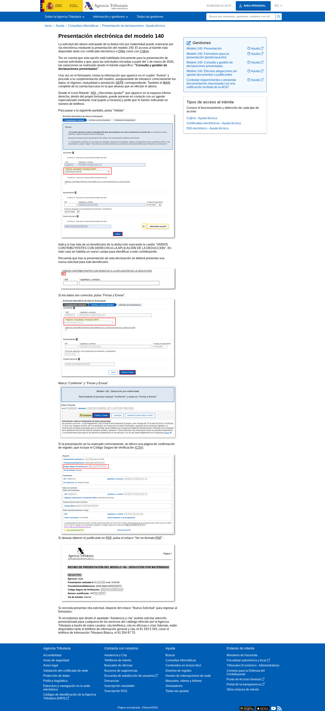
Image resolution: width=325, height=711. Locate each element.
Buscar (170, 655)
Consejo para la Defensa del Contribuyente (246, 672)
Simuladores (174, 685)
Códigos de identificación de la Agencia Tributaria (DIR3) (69, 696)
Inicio (48, 25)
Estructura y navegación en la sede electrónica (66, 687)
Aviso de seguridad (56, 660)
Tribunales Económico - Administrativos (253, 665)
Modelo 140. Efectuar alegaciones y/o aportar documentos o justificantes (212, 72)
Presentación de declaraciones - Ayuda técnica (133, 25)
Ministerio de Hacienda (242, 655)
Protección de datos (56, 675)
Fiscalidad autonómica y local (246, 660)
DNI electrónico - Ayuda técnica (208, 128)
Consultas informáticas (83, 25)
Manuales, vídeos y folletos (184, 680)
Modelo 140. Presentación (204, 48)
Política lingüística (55, 680)
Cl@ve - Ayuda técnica (202, 118)
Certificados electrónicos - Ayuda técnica (214, 123)
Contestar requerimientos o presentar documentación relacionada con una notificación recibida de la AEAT (211, 83)
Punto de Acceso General (244, 679)
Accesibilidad (52, 655)
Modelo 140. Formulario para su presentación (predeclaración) (208, 55)
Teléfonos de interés (117, 660)
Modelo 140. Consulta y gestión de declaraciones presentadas (210, 64)
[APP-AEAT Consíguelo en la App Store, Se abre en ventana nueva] (263, 708)
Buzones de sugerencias (120, 670)
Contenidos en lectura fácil (183, 665)
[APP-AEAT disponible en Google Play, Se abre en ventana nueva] (247, 708)
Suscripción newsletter (119, 685)
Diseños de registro (178, 670)
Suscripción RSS (115, 691)
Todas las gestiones (150, 16)
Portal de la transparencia (244, 684)
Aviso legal (50, 665)
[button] (278, 6)
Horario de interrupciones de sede (188, 675)
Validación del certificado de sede (65, 670)
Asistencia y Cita (115, 655)
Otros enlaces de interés (243, 689)
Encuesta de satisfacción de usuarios (129, 675)
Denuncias (111, 680)
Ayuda (60, 25)
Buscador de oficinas (118, 665)
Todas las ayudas (177, 691)
